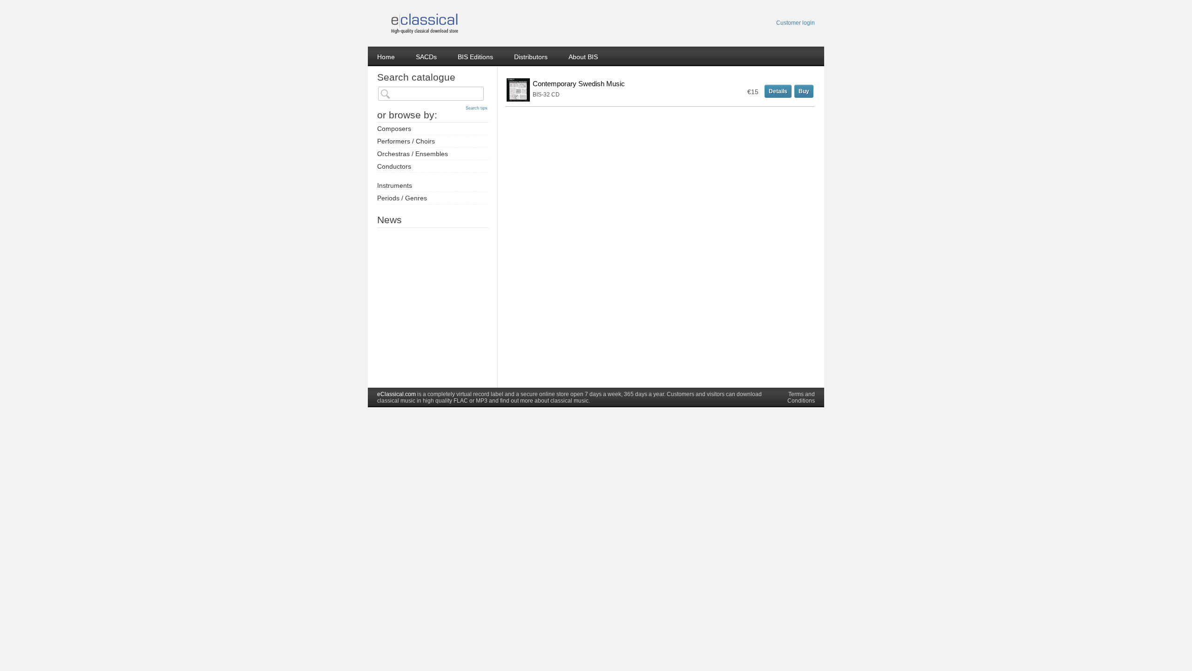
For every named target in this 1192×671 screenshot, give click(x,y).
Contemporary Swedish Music (579, 84)
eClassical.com (396, 394)
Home (386, 57)
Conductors (394, 166)
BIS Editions (475, 57)
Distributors (531, 57)
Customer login (795, 23)
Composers (394, 128)
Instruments (394, 185)
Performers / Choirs (406, 141)
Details (778, 91)
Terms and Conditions (801, 397)
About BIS (583, 57)
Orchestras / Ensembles (412, 153)
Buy (804, 91)
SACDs (426, 57)
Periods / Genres (402, 198)
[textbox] (431, 94)
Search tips (477, 108)
